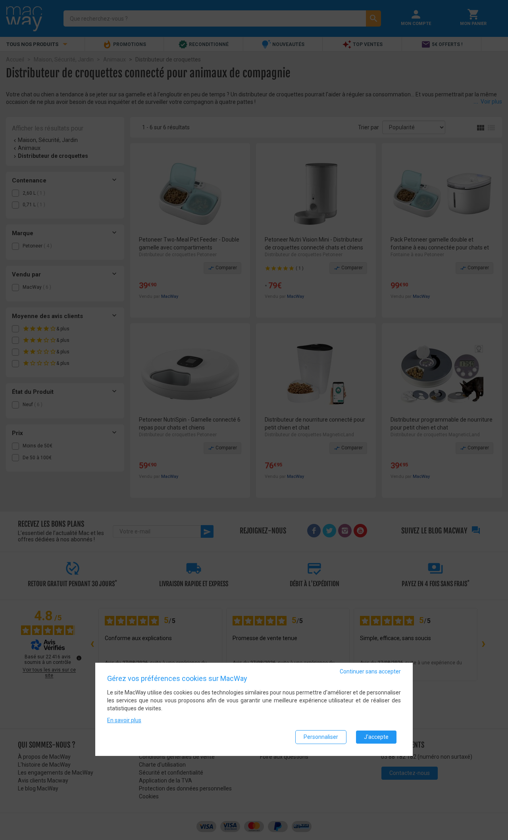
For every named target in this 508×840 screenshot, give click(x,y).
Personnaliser (321, 737)
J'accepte (376, 737)
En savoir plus (124, 720)
